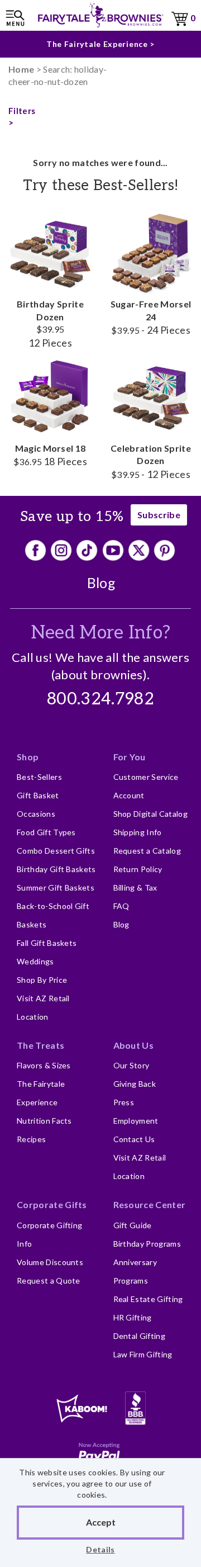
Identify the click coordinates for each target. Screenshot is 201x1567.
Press (124, 1102)
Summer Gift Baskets (55, 887)
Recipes (31, 1139)
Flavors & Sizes (44, 1065)
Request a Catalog (147, 850)
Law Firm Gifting (143, 1354)
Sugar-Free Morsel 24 (151, 317)
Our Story (131, 1065)
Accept (101, 1522)
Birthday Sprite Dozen (50, 323)
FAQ (121, 906)
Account (129, 795)
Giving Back (134, 1083)
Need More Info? (101, 632)
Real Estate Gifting (148, 1299)
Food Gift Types (46, 832)
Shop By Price (42, 979)
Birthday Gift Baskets (56, 869)
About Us (133, 1045)
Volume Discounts (50, 1262)
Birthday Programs (147, 1243)
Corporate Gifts (52, 1204)
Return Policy (137, 869)
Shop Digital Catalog (150, 813)
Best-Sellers (39, 777)
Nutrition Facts (44, 1120)
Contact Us (134, 1139)
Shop (28, 756)
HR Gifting (132, 1317)
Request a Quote (48, 1280)
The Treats (40, 1045)
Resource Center (149, 1204)
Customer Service (146, 777)
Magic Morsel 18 (50, 455)
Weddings (35, 961)
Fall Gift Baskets (46, 943)
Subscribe (158, 514)
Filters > (21, 116)
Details (100, 1549)
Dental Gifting (139, 1336)
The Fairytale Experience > (100, 44)
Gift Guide (132, 1225)
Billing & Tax (135, 887)
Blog (101, 582)
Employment (136, 1120)
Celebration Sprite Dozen (151, 461)
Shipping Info (137, 832)
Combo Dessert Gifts (56, 850)
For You (129, 756)
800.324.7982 (100, 699)
